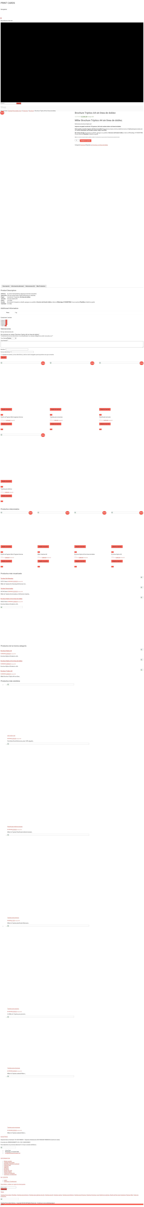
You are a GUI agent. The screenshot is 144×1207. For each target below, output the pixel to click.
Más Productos (41, 286)
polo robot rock (11, 735)
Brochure (82, 145)
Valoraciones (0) (30, 286)
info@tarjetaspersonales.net (12, 1153)
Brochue (94, 1195)
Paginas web (40, 14)
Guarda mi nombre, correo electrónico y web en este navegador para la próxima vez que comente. (28, 354)
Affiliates (6, 1168)
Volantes (49, 14)
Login (5, 1180)
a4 (91, 145)
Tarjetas (30, 14)
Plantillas (14, 1195)
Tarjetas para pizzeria (13, 1008)
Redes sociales (6, 14)
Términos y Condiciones (10, 1174)
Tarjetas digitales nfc (19, 14)
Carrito (57, 14)
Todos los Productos (9, 1173)
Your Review (4, 340)
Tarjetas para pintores (13, 917)
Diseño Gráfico (8, 1172)
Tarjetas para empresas (13, 1068)
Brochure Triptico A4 (6, 671)
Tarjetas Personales (9, 1162)
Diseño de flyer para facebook (118, 1195)
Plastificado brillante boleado (14, 826)
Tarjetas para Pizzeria (80, 1195)
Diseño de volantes (104, 1195)
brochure (95, 145)
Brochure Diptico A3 (6, 651)
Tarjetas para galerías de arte (36, 1195)
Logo (97, 1195)
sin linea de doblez (103, 145)
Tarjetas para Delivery (68, 1195)
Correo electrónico (6, 352)
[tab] (6, 286)
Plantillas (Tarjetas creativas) (11, 1164)
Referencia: (78, 124)
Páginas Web (7, 1165)
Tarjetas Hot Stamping (7, 578)
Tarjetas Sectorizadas (7, 588)
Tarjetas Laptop (58, 1195)
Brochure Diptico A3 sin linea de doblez (11, 598)
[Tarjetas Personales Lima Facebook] (1, 1155)
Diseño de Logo (8, 1170)
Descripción (6, 286)
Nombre (3, 349)
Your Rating (4, 338)
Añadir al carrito (85, 140)
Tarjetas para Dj (49, 1195)
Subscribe (3, 1189)
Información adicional (17, 286)
